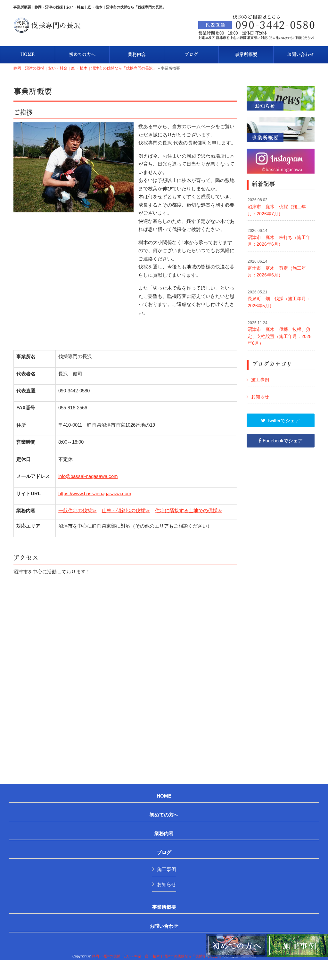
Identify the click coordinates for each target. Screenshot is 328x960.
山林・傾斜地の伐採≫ (126, 510)
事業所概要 (164, 907)
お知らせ (260, 396)
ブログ (164, 852)
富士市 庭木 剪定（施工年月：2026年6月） (277, 268)
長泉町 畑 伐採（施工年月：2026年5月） (279, 299)
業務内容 (164, 833)
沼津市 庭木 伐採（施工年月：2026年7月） (277, 207)
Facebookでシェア (282, 440)
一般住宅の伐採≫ (77, 510)
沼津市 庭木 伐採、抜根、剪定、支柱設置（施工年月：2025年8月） (280, 333)
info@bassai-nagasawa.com (88, 476)
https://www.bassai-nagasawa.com (94, 493)
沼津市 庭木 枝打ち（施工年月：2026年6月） (279, 237)
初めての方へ (164, 814)
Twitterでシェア (283, 420)
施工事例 (260, 379)
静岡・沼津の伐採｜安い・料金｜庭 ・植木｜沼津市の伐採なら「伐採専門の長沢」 (85, 68)
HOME (164, 796)
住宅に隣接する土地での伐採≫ (188, 510)
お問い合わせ (164, 926)
